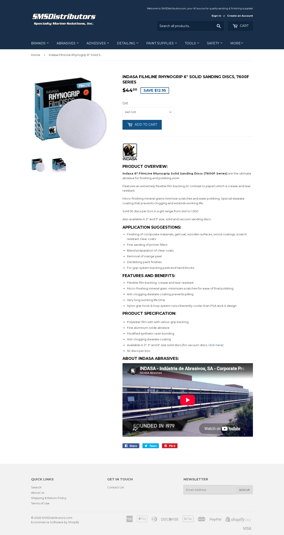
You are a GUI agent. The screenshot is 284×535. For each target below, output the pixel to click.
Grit (125, 103)
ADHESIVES (97, 43)
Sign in (216, 15)
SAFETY (213, 43)
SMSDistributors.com (57, 517)
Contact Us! (115, 487)
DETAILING (126, 43)
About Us (37, 492)
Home (35, 55)
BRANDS (38, 43)
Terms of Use (40, 503)
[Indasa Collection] (130, 160)
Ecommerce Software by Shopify (55, 522)
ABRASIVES (66, 43)
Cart (243, 26)
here (219, 345)
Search (36, 487)
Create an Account (240, 15)
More (235, 43)
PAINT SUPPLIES (160, 43)
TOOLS (191, 43)
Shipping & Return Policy (48, 498)
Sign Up (244, 489)
